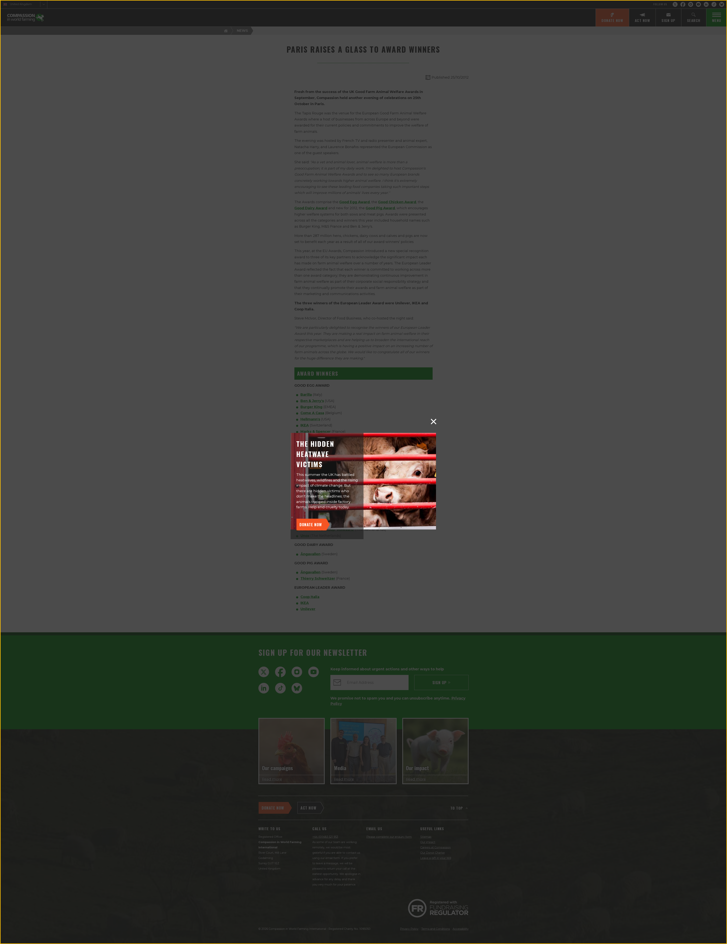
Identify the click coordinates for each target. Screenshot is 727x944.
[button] (433, 421)
